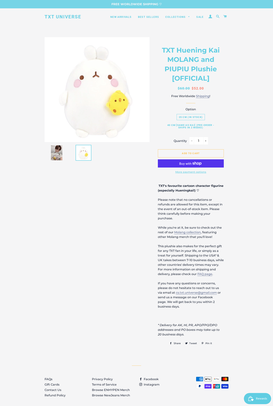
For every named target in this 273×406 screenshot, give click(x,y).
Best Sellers (148, 16)
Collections (175, 16)
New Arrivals (121, 16)
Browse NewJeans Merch (111, 395)
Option (191, 109)
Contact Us (53, 390)
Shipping (202, 96)
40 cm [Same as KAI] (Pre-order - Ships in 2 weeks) (190, 126)
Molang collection (187, 232)
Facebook (151, 379)
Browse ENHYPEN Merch (111, 390)
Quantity (180, 141)
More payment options (190, 172)
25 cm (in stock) (191, 117)
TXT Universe (63, 17)
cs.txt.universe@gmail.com (196, 292)
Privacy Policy (102, 379)
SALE (200, 16)
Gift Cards (52, 384)
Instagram (151, 384)
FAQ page (204, 274)
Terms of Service (104, 384)
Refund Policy (55, 395)
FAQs (48, 379)
